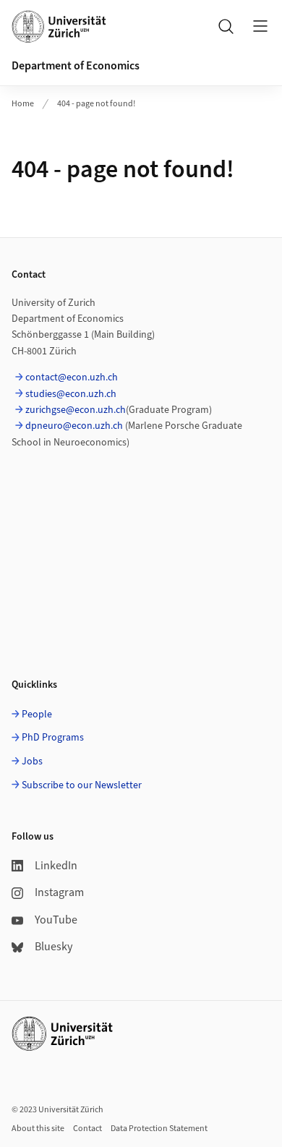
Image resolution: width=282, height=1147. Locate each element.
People (37, 714)
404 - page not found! (96, 104)
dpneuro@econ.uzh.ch (74, 426)
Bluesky (53, 947)
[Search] (225, 26)
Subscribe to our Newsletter (82, 785)
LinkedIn (56, 866)
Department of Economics (76, 66)
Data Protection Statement (159, 1128)
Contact (87, 1128)
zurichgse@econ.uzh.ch (75, 410)
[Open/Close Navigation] (260, 26)
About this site (38, 1128)
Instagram (59, 892)
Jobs (32, 761)
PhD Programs (53, 737)
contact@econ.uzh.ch (71, 377)
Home (23, 104)
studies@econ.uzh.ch (70, 394)
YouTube (56, 920)
